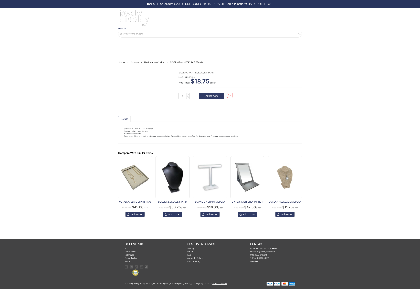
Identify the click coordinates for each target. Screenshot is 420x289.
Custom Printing (131, 258)
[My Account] (152, 43)
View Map (254, 261)
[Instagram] (141, 267)
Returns (190, 252)
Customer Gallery (193, 261)
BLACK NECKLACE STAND (172, 201)
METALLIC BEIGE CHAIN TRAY (135, 201)
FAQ (189, 255)
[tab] (124, 119)
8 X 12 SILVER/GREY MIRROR (247, 201)
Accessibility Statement (195, 258)
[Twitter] (131, 267)
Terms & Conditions (219, 283)
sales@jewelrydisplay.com (265, 252)
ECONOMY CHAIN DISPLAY (210, 201)
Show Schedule (130, 252)
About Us (128, 248)
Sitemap (128, 261)
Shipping (190, 248)
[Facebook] (126, 267)
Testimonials (129, 255)
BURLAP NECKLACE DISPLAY (285, 201)
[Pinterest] (136, 267)
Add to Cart (136, 214)
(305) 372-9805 (261, 255)
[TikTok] (146, 267)
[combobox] (210, 34)
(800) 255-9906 (263, 258)
